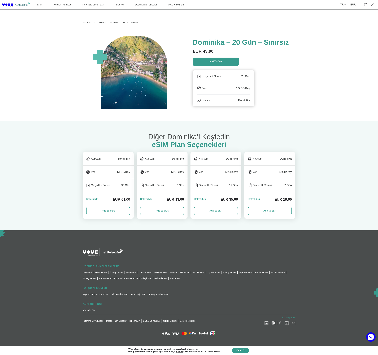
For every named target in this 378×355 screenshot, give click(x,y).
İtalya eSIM (131, 272)
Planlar (39, 4)
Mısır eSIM (175, 278)
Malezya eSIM (229, 272)
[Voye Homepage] (16, 5)
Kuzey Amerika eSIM (158, 294)
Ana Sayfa (87, 22)
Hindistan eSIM (278, 272)
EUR (353, 4)
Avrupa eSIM (102, 294)
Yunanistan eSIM (107, 278)
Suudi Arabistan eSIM (128, 278)
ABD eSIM (87, 272)
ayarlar (179, 351)
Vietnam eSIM (261, 272)
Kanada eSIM (198, 272)
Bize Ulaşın (134, 321)
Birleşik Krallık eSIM (179, 272)
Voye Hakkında (176, 4)
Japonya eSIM (245, 272)
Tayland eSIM (213, 272)
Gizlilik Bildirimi (170, 321)
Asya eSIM (88, 294)
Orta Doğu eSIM (138, 294)
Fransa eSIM (101, 272)
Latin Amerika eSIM (119, 294)
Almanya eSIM (89, 278)
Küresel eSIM (89, 310)
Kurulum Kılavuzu (62, 4)
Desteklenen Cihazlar (146, 4)
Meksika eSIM (160, 272)
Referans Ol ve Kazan (93, 4)
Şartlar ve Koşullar (151, 321)
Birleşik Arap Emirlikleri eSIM (154, 278)
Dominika (101, 22)
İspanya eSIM (116, 272)
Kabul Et (240, 350)
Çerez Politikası (187, 321)
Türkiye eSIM (145, 272)
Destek (120, 4)
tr (342, 4)
